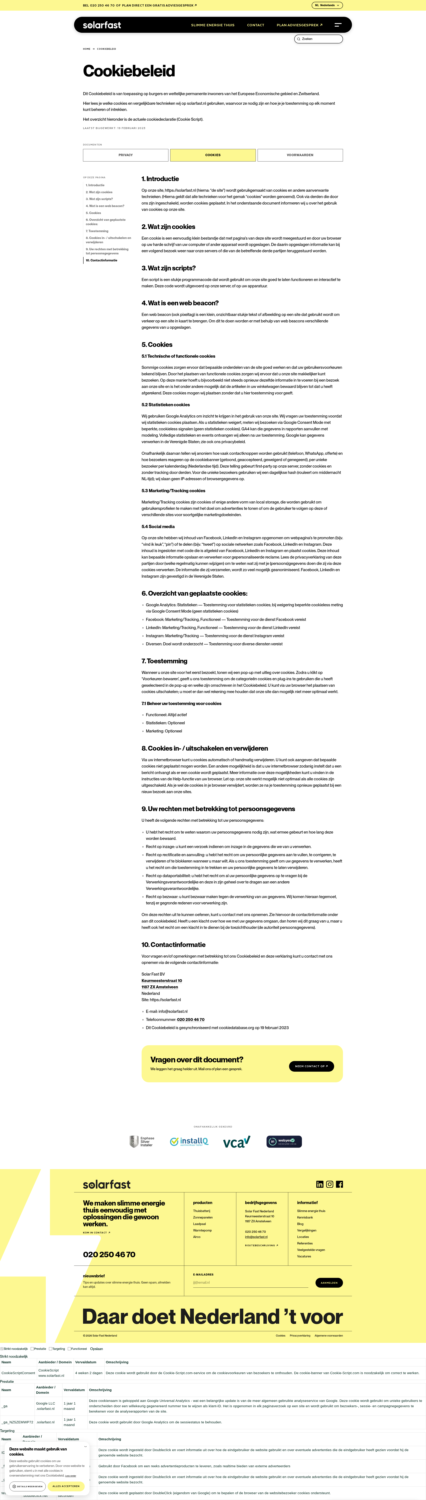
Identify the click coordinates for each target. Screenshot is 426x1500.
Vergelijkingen (306, 1230)
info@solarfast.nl (256, 1237)
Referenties (305, 1243)
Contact (255, 25)
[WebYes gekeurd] (284, 1142)
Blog (300, 1224)
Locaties (303, 1237)
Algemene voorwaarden (329, 1335)
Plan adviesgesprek (299, 25)
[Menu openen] (338, 25)
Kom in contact (96, 1232)
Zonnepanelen (203, 1217)
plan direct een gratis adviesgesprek (159, 5)
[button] (27, 1486)
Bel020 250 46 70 (99, 5)
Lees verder (70, 1476)
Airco (197, 1237)
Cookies (280, 1335)
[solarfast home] (102, 24)
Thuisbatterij (201, 1211)
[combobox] (321, 39)
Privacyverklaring (300, 1335)
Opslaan (96, 1349)
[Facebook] (339, 1184)
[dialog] (47, 1468)
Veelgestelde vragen (311, 1250)
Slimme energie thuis (213, 25)
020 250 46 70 (191, 1019)
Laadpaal (199, 1224)
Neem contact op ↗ (311, 1066)
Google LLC (45, 1403)
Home (87, 49)
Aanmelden (329, 1283)
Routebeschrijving (261, 1245)
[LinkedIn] (319, 1184)
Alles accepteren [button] (66, 1486)
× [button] (85, 1445)
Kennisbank (305, 1217)
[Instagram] (329, 1184)
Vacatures (304, 1256)
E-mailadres (203, 1274)
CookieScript (48, 1370)
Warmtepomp (202, 1230)
